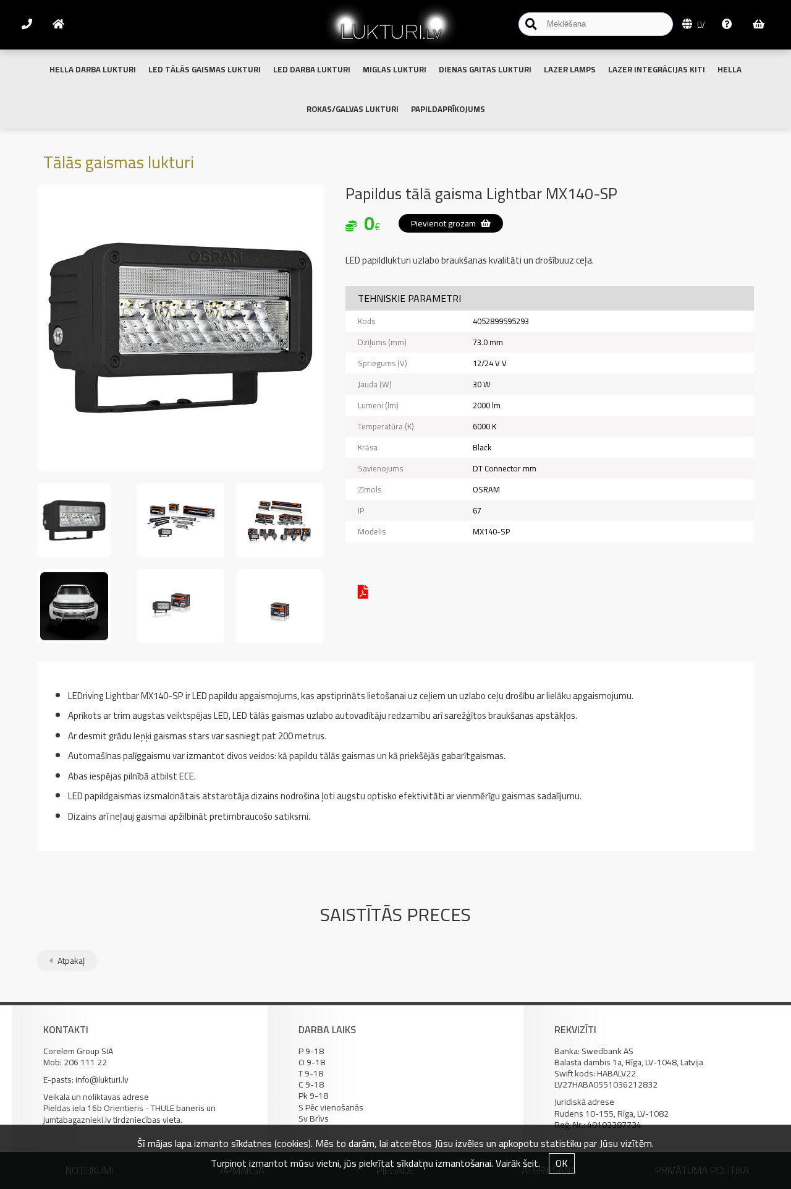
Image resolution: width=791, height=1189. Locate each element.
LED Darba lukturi (311, 69)
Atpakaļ (70, 961)
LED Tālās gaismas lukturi (204, 69)
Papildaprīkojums (448, 108)
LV (699, 24)
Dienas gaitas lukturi (485, 69)
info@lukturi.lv (102, 1079)
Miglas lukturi (394, 69)
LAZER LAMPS (570, 69)
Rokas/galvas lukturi (353, 108)
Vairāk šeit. (518, 1163)
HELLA (729, 69)
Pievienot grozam (444, 223)
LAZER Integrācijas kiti (656, 69)
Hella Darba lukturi (92, 69)
